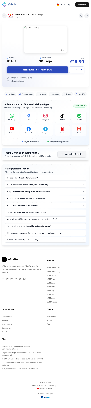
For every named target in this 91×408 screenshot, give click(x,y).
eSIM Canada (52, 302)
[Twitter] (11, 279)
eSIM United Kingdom (55, 271)
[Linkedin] (20, 279)
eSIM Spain (51, 283)
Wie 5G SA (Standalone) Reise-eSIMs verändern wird (22, 359)
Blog (48, 324)
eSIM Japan (51, 298)
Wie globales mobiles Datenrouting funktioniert (20, 369)
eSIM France (52, 279)
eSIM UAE (50, 294)
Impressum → (7, 324)
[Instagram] (7, 279)
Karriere (5, 320)
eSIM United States (54, 268)
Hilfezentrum (52, 317)
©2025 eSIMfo (45, 383)
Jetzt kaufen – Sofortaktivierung (37, 70)
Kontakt (50, 320)
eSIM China (51, 287)
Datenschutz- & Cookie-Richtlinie (43, 386)
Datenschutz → (7, 328)
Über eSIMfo (7, 317)
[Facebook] (3, 279)
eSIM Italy (50, 290)
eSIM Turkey (52, 275)
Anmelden (82, 5)
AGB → (4, 332)
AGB (58, 386)
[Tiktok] (16, 279)
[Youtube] (24, 279)
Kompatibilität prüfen (73, 154)
